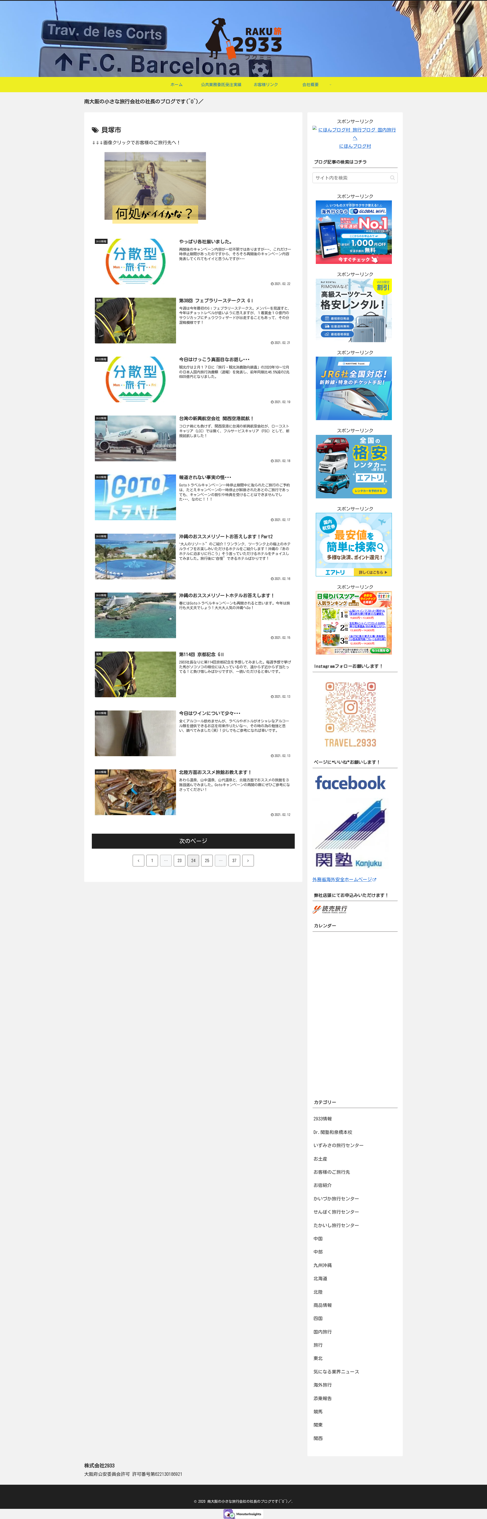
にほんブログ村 (355, 146)
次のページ (193, 841)
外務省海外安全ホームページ (342, 879)
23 (180, 861)
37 (234, 861)
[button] (392, 178)
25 (207, 861)
